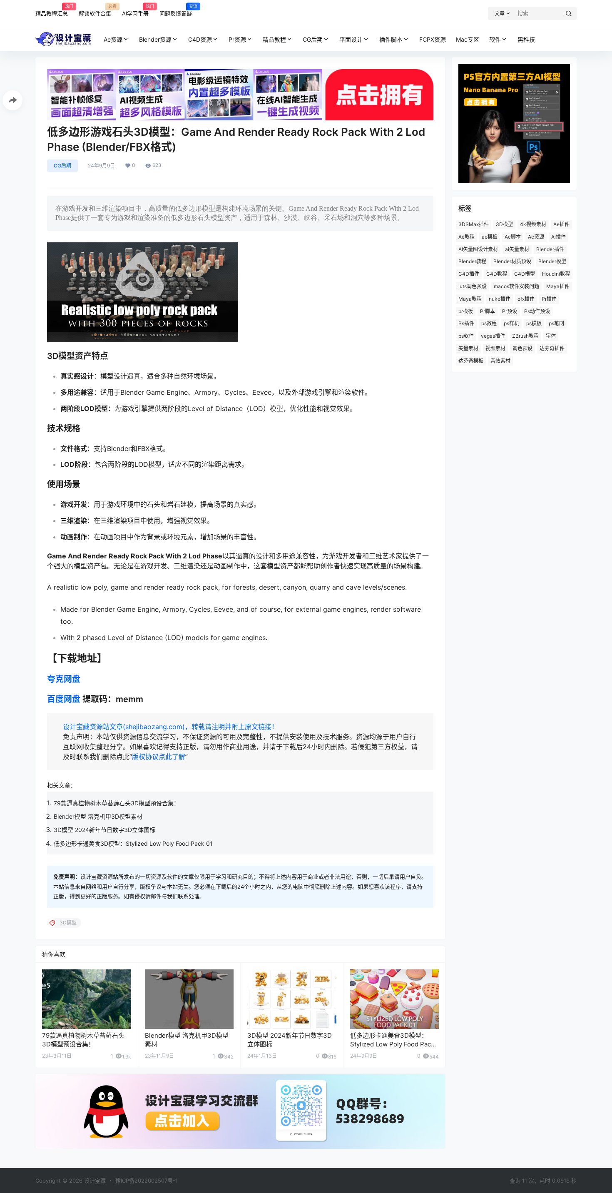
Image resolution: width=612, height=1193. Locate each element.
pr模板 (465, 311)
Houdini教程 (556, 274)
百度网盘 (63, 699)
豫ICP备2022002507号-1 (146, 1180)
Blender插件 (550, 249)
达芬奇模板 (470, 361)
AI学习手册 (135, 10)
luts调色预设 (472, 286)
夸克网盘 (63, 679)
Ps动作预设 (537, 311)
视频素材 (495, 348)
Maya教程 (470, 299)
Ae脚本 (513, 237)
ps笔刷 (556, 323)
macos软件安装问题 (516, 286)
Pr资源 (237, 39)
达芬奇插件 (552, 348)
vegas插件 (493, 336)
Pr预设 (509, 311)
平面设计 (351, 39)
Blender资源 (155, 39)
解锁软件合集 (95, 10)
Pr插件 (549, 299)
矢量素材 (468, 348)
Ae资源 (113, 39)
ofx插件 (526, 299)
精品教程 (274, 39)
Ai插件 (558, 237)
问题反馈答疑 (175, 10)
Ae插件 (561, 224)
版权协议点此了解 (158, 756)
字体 (551, 336)
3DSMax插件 (473, 224)
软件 (495, 39)
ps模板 (534, 323)
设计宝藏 (94, 1180)
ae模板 (490, 237)
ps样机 (511, 323)
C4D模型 (524, 274)
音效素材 (500, 361)
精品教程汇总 (51, 10)
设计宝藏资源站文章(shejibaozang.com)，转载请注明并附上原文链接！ (170, 726)
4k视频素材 (533, 224)
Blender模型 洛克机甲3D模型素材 (98, 816)
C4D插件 (468, 274)
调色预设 (522, 348)
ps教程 (489, 323)
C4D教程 (496, 274)
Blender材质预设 (512, 261)
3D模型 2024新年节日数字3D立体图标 (104, 829)
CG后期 (313, 39)
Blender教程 (472, 261)
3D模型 (504, 224)
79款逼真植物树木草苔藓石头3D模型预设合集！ (116, 803)
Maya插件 (558, 286)
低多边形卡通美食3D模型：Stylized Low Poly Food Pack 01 (133, 843)
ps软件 (466, 336)
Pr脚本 (487, 311)
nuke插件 (499, 299)
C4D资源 (200, 39)
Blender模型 (552, 261)
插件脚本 (391, 39)
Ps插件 (466, 323)
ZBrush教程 (525, 336)
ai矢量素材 (517, 249)
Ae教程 (466, 237)
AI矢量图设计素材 (478, 249)
